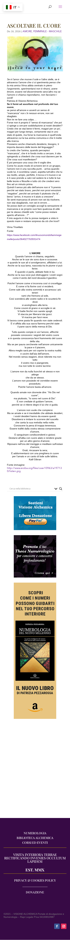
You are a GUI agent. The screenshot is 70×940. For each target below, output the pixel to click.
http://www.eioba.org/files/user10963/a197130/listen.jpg (34, 469)
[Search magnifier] (60, 488)
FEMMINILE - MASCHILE (47, 31)
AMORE (27, 31)
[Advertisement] (35, 770)
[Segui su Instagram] (63, 926)
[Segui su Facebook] (57, 926)
